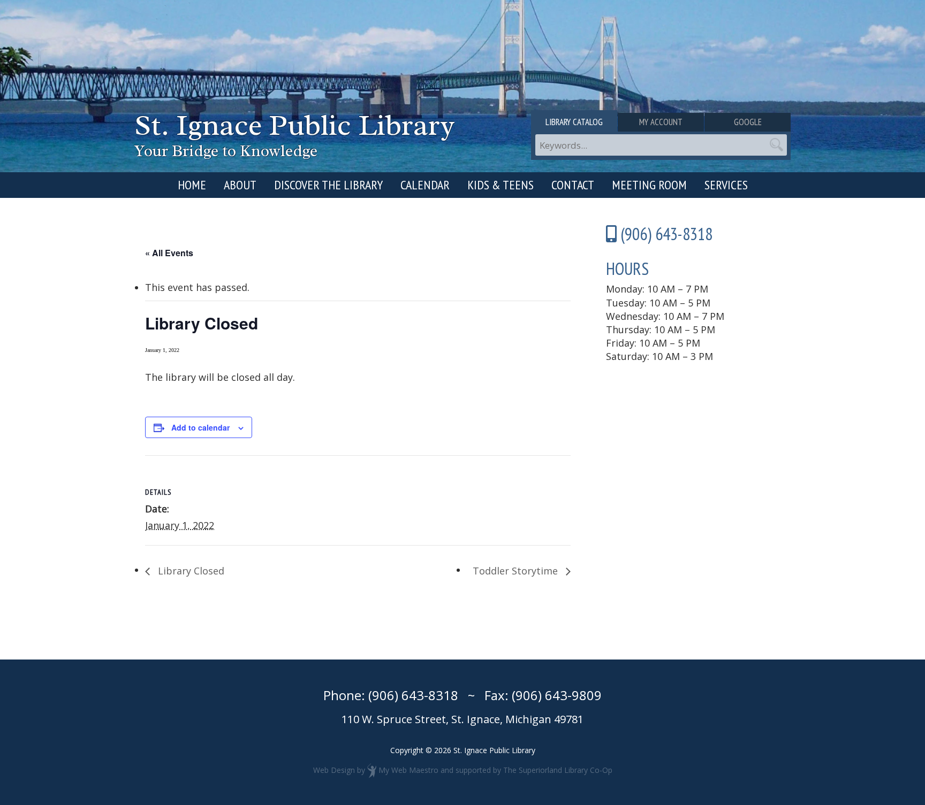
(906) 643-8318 (413, 695)
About (240, 185)
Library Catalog (574, 122)
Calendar (425, 185)
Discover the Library (328, 185)
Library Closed (189, 570)
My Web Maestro (408, 770)
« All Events (169, 253)
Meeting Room (649, 185)
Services (726, 185)
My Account (661, 122)
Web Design (334, 770)
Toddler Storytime (516, 570)
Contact (572, 185)
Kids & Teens (500, 185)
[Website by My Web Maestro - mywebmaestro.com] (371, 770)
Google (748, 122)
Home (192, 185)
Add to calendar (200, 427)
